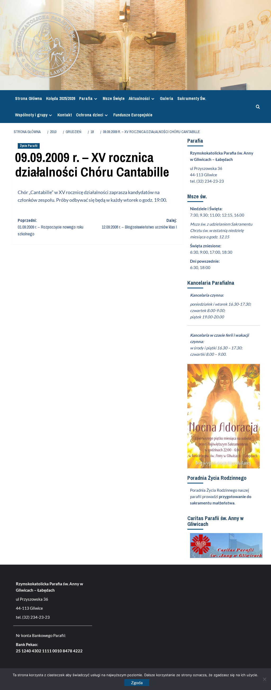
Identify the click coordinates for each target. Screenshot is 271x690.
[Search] (256, 106)
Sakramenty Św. (191, 98)
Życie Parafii (28, 146)
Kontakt (64, 115)
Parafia (86, 98)
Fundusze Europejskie (132, 115)
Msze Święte (114, 98)
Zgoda (137, 682)
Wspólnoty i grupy (31, 115)
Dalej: (139, 223)
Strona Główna (28, 98)
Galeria (166, 98)
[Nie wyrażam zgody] (264, 679)
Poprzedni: (50, 227)
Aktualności (139, 98)
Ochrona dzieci (89, 115)
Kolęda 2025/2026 (60, 98)
